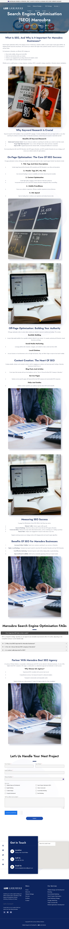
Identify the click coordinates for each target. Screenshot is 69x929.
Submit (34, 818)
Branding (50, 892)
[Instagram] (8, 912)
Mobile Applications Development (56, 904)
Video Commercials (52, 902)
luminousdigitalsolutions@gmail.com (24, 868)
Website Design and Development (56, 890)
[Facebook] (11, 912)
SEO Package (48, 6)
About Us (37, 11)
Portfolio (29, 11)
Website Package (29, 894)
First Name (8, 764)
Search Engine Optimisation (54, 896)
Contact (44, 11)
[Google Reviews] (4, 912)
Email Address (9, 770)
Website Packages (37, 6)
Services (56, 6)
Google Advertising (52, 900)
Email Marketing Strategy (53, 898)
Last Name (39, 764)
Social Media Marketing (53, 894)
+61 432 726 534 (19, 860)
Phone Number (9, 777)
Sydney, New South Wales (21, 852)
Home (28, 6)
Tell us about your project (11, 797)
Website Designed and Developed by (29, 925)
